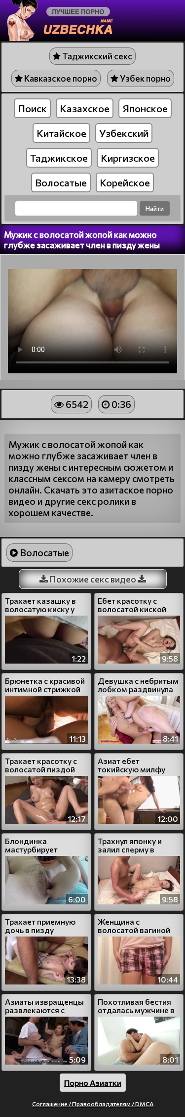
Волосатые (61, 182)
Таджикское (59, 158)
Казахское (85, 108)
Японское (145, 108)
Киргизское (128, 158)
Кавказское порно (60, 78)
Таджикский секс (96, 56)
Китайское (61, 133)
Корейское (125, 182)
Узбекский (123, 133)
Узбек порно (144, 78)
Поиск (32, 108)
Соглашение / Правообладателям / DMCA (92, 1103)
